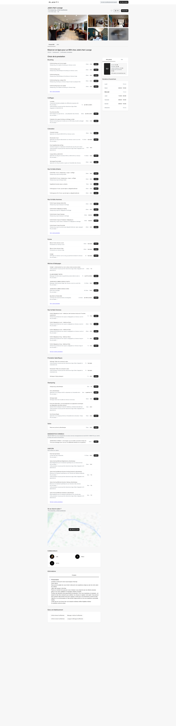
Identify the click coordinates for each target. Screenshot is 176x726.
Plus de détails (53, 104)
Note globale (109, 59)
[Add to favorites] (111, 11)
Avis (122, 59)
